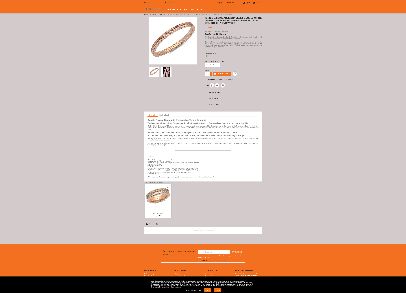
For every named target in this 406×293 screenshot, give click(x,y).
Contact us (147, 2)
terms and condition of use (217, 260)
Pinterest (223, 85)
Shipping (177, 274)
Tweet (217, 85)
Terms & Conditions (180, 276)
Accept (217, 290)
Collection (196, 9)
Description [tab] (152, 115)
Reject (207, 290)
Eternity (184, 9)
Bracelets (172, 9)
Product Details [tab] (164, 115)
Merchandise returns (211, 276)
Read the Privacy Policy (193, 290)
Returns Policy (149, 274)
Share (212, 85)
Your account (212, 270)
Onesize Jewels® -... (158, 213)
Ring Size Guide (149, 276)
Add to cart (222, 74)
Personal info (209, 274)
